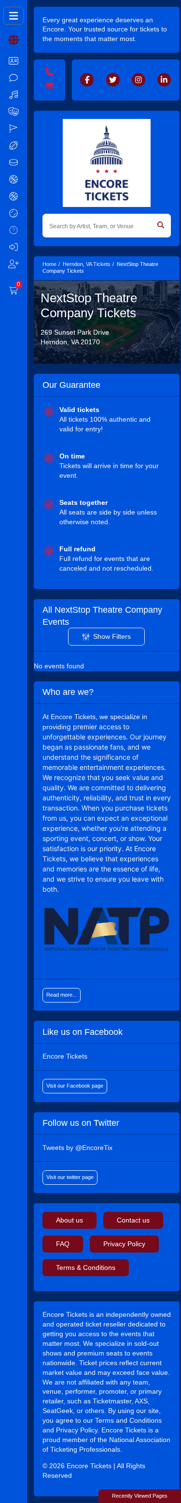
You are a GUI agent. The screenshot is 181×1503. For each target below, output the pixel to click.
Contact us (133, 1220)
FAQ (63, 1244)
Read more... (61, 995)
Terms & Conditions (85, 1267)
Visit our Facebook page (74, 1086)
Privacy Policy (124, 1244)
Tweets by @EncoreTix (77, 1147)
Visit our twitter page (70, 1177)
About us (69, 1220)
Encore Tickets (64, 1056)
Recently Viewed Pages (139, 1496)
